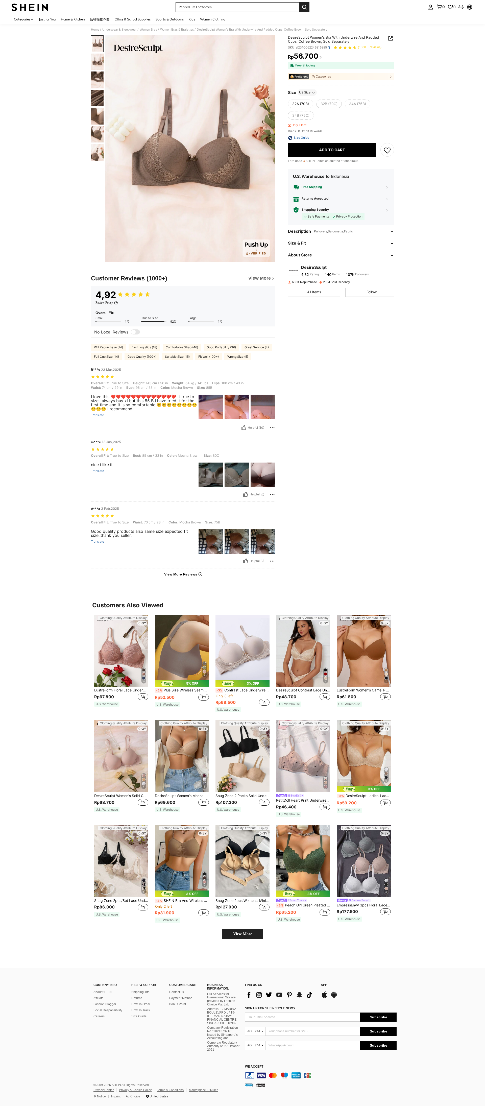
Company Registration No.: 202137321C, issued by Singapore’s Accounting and (222, 1033)
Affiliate (98, 998)
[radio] (300, 104)
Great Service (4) (257, 347)
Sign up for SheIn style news (270, 1008)
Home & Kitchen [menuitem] (73, 19)
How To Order (140, 1004)
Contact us (176, 992)
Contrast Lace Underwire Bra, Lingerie (243, 690)
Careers (99, 1016)
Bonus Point (177, 1004)
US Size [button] (304, 92)
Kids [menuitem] (192, 19)
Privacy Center (103, 1090)
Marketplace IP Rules (203, 1090)
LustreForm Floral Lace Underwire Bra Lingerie (121, 690)
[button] (461, 7)
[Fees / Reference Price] (320, 57)
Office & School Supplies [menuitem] (133, 19)
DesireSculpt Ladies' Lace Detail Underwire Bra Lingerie (364, 796)
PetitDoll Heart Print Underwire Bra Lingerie (303, 800)
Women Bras (148, 29)
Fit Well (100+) (208, 356)
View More (242, 934)
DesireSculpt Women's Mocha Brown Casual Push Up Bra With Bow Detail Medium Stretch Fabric (182, 796)
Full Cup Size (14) (106, 356)
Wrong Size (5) (237, 356)
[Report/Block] (272, 428)
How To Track (140, 1010)
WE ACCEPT (254, 1066)
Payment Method (180, 998)
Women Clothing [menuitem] (212, 19)
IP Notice (99, 1096)
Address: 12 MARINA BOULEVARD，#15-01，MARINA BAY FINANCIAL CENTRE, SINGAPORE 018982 (222, 1016)
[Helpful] (244, 428)
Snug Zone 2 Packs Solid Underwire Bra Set (242, 796)
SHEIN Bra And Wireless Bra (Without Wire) (182, 901)
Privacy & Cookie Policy (135, 1090)
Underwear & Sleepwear (119, 29)
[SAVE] (387, 150)
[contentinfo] (321, 1075)
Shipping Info (140, 992)
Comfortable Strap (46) (182, 347)
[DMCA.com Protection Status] (260, 1085)
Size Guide (139, 1016)
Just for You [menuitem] (47, 19)
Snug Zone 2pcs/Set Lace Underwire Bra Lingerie (121, 901)
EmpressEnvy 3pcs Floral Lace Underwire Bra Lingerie (364, 905)
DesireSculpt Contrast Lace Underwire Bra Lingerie (303, 690)
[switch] (135, 331)
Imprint (115, 1096)
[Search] (304, 7)
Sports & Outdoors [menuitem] (170, 19)
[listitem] (121, 663)
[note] (106, 704)
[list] (280, 995)
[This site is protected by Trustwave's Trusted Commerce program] (249, 1085)
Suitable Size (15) (177, 356)
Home (95, 29)
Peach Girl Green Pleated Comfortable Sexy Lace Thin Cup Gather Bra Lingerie (303, 905)
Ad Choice (133, 1096)
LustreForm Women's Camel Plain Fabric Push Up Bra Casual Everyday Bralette (364, 690)
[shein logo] (29, 7)
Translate (97, 415)
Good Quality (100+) (142, 356)
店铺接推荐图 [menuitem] (100, 19)
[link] (440, 7)
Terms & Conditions (170, 1090)
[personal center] (431, 7)
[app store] (324, 997)
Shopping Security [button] (315, 210)
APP (324, 985)
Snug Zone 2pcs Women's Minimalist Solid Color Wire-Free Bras (242, 901)
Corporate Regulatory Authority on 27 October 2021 (223, 1046)
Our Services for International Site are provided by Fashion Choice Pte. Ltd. (221, 999)
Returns (136, 998)
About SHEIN (102, 992)
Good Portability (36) (221, 347)
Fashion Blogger (104, 1004)
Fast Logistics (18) (144, 347)
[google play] (333, 997)
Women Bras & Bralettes (177, 29)
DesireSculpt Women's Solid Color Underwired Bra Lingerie (121, 796)
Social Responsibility (107, 1010)
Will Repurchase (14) (108, 347)
